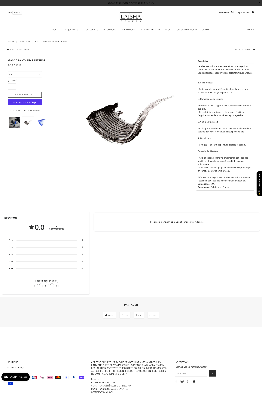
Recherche (96, 379)
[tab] (203, 61)
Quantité (12, 80)
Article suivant (243, 49)
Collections (24, 41)
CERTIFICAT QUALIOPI (102, 392)
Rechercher (224, 12)
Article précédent (20, 49)
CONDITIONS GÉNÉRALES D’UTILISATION (111, 385)
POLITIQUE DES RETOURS (104, 382)
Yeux (36, 41)
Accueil (11, 41)
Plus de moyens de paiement (25, 110)
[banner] (131, 17)
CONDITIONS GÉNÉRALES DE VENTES (109, 389)
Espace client (243, 12)
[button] (46, 240)
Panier (250, 30)
